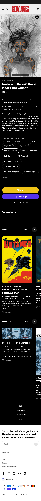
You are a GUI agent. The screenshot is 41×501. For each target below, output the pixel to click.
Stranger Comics (7, 80)
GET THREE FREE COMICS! (16, 342)
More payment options (20, 202)
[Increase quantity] (12, 182)
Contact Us (5, 463)
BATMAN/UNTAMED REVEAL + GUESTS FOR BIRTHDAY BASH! (14, 289)
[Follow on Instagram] (14, 473)
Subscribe (5, 452)
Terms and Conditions (9, 467)
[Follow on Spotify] (25, 473)
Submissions (6, 456)
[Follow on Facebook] (3, 473)
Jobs (3, 459)
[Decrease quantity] (4, 182)
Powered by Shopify (21, 495)
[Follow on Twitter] (8, 473)
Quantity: (5, 178)
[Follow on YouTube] (19, 473)
